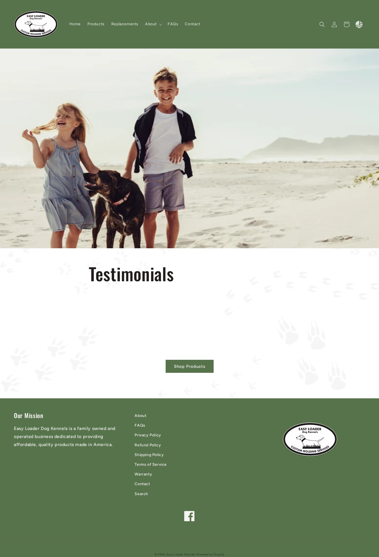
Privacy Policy (148, 435)
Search (141, 494)
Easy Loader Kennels (180, 554)
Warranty (143, 474)
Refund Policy (148, 445)
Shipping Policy (149, 454)
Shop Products (189, 366)
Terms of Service (151, 464)
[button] (153, 24)
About (140, 415)
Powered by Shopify (210, 554)
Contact (142, 484)
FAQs (140, 425)
